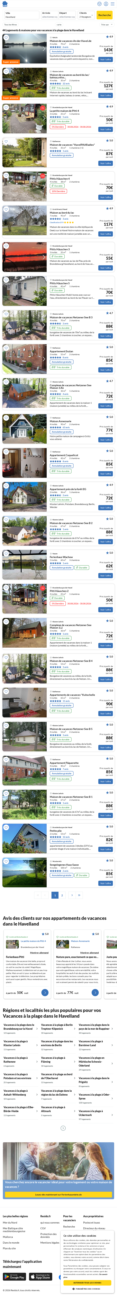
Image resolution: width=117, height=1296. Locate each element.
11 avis (66, 701)
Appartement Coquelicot (64, 455)
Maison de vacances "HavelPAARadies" (72, 144)
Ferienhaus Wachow (61, 557)
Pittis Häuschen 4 (60, 178)
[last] (79, 895)
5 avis (65, 117)
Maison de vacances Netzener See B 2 (71, 523)
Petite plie (56, 830)
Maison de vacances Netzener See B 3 (71, 317)
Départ (63, 13)
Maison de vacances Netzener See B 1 (71, 796)
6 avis (65, 47)
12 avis (66, 837)
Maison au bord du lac (62, 212)
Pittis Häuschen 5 (60, 283)
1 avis (65, 151)
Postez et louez (91, 1222)
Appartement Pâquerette (64, 763)
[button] (113, 4)
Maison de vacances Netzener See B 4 (71, 661)
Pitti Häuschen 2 (59, 591)
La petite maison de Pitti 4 (64, 110)
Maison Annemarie (60, 421)
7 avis (65, 769)
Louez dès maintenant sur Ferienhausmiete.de (58, 1194)
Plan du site (9, 1248)
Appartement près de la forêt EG (68, 489)
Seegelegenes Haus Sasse (64, 864)
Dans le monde (11, 1242)
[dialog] (87, 1262)
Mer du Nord (10, 1222)
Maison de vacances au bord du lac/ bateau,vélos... (69, 76)
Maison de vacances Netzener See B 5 (71, 729)
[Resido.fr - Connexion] (106, 4)
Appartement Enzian (61, 351)
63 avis (66, 427)
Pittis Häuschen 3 (60, 249)
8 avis (65, 357)
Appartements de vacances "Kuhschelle (72, 694)
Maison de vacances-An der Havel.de (70, 41)
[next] (72, 895)
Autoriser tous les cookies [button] (87, 1283)
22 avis (66, 83)
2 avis (65, 323)
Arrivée (46, 13)
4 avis (65, 394)
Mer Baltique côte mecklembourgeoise (14, 1230)
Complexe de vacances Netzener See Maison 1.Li (70, 626)
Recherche (104, 15)
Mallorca (8, 1236)
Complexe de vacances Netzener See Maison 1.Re (70, 386)
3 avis (65, 218)
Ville (8, 13)
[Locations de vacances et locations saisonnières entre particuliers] (5, 4)
